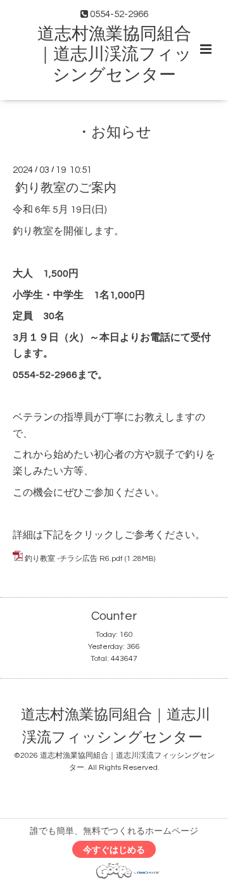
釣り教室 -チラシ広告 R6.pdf (74, 559)
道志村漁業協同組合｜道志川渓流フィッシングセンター (114, 54)
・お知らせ (114, 132)
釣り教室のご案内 (66, 188)
